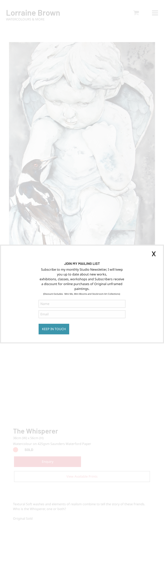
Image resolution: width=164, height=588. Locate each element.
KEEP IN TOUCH (54, 329)
